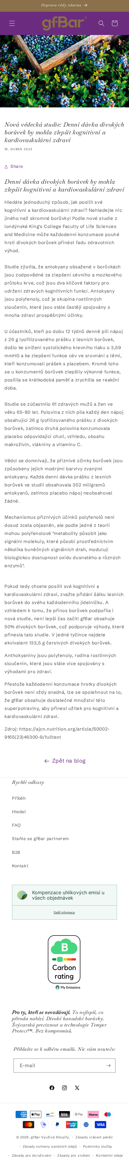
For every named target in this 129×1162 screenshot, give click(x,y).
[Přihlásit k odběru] (108, 1065)
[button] (12, 23)
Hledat (19, 811)
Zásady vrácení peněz (94, 1137)
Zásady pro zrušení (73, 1155)
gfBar (35, 1137)
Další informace (64, 912)
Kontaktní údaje (109, 1155)
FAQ (16, 825)
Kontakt (20, 866)
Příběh (19, 798)
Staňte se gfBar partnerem (40, 838)
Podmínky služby (97, 1146)
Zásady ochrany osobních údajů (50, 1146)
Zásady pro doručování (32, 1155)
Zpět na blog (69, 760)
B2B (16, 852)
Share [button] (16, 166)
